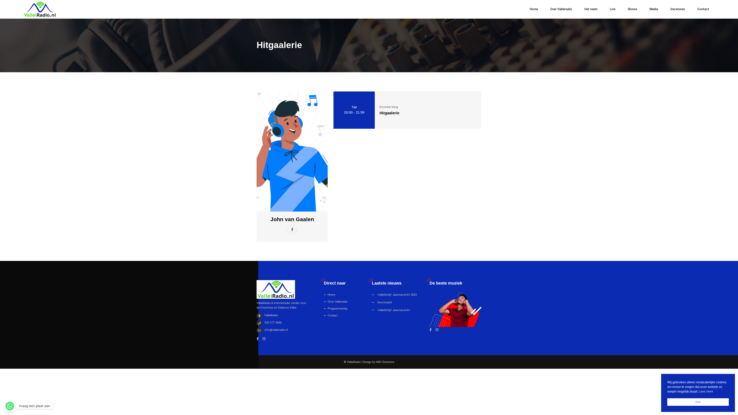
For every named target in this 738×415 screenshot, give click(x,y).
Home (534, 9)
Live (612, 9)
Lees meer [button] (706, 391)
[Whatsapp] (10, 406)
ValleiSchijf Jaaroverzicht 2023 (397, 294)
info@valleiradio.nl (276, 330)
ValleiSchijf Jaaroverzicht (394, 310)
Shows (632, 9)
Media (654, 9)
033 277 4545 (273, 322)
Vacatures (677, 9)
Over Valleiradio (561, 9)
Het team (591, 9)
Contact (703, 9)
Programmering (337, 308)
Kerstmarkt (385, 302)
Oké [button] (698, 401)
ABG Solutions (385, 362)
